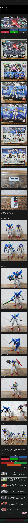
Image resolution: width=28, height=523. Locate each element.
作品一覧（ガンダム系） (3, 7)
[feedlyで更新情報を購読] (20, 463)
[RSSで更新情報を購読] (14, 465)
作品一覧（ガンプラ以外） (4, 9)
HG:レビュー (2, 453)
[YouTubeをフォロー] (7, 463)
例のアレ (1, 11)
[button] (23, 32)
